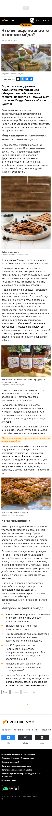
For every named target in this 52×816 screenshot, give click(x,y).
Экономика (32, 729)
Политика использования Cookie (16, 770)
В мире (5, 692)
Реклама (15, 758)
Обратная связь (8, 780)
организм (15, 692)
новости (6, 729)
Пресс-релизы (27, 758)
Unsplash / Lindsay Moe (18, 254)
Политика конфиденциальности (16, 766)
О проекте (6, 754)
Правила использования (23, 754)
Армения (19, 729)
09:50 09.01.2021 (9, 40)
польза (25, 692)
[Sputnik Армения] (8, 21)
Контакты (5, 758)
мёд (33, 692)
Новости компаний (10, 762)
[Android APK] (10, 788)
